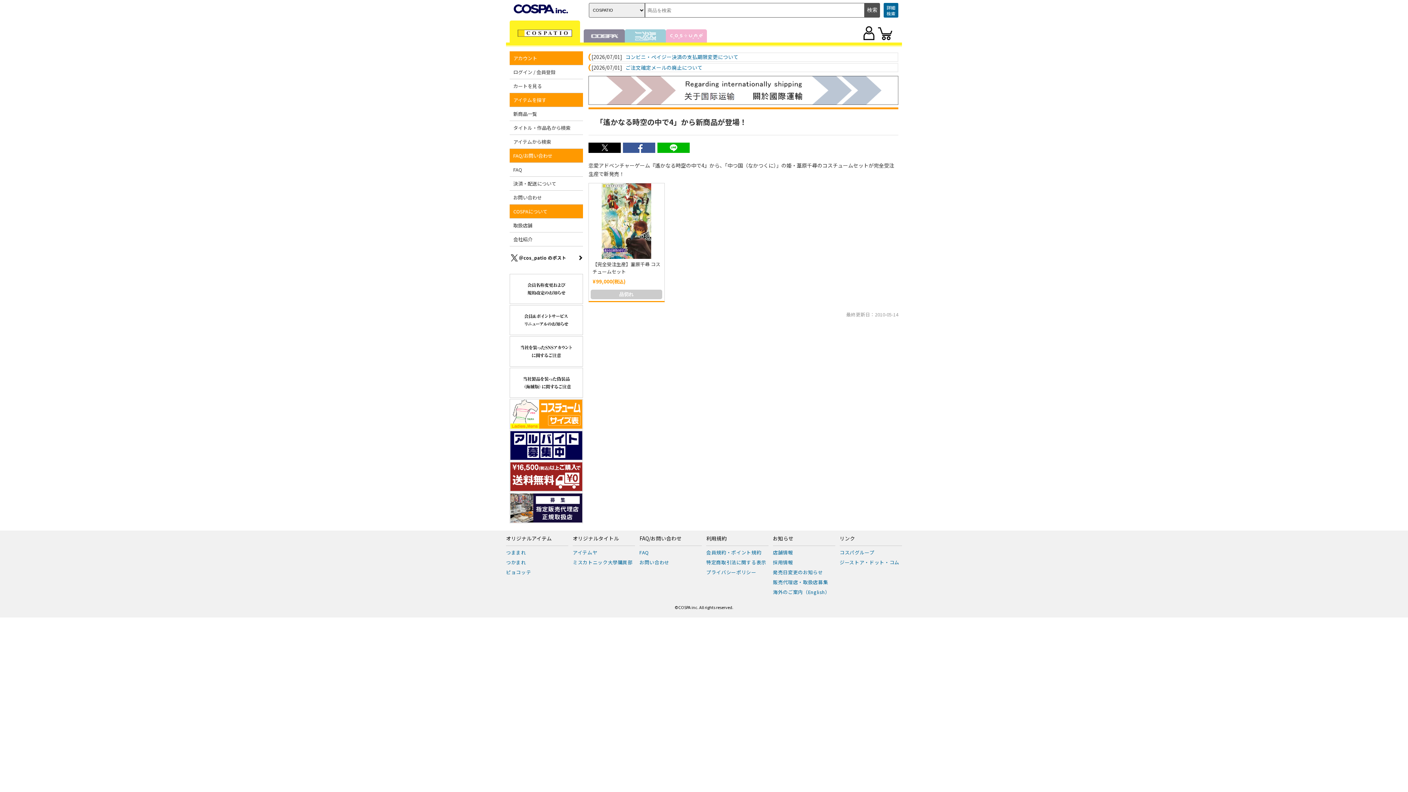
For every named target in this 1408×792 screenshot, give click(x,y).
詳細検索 (891, 10)
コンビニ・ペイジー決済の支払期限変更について (682, 57)
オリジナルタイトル (596, 538)
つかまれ (516, 562)
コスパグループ (857, 552)
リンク (847, 538)
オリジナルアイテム (529, 538)
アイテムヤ (585, 552)
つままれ (516, 552)
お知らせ (783, 538)
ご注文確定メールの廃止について (664, 68)
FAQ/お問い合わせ (660, 538)
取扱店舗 (522, 225)
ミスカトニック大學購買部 (603, 562)
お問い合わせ (527, 197)
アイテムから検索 (532, 141)
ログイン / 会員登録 (534, 72)
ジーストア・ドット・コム (869, 562)
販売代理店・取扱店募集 (800, 582)
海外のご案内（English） (801, 591)
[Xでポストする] (604, 150)
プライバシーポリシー (731, 572)
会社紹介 (522, 239)
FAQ (517, 169)
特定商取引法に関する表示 (736, 562)
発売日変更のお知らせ (798, 572)
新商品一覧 (525, 113)
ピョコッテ (518, 572)
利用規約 (716, 538)
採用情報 (783, 562)
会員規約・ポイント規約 (733, 552)
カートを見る (527, 85)
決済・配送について (534, 183)
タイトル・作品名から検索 (542, 127)
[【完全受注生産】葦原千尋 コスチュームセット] (626, 221)
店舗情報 (783, 552)
